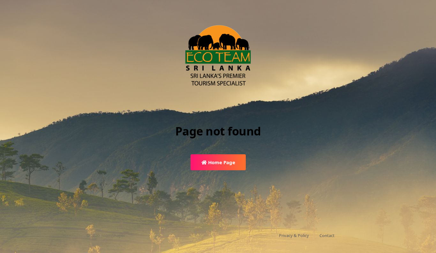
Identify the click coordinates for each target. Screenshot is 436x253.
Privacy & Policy (294, 235)
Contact (327, 235)
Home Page (221, 162)
